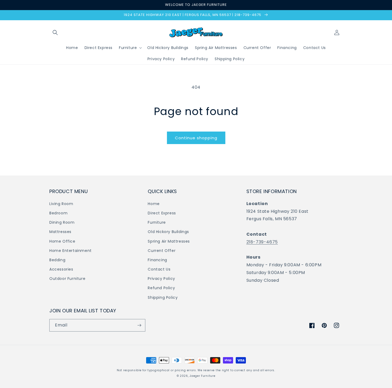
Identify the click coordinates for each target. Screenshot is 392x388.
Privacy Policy (161, 278)
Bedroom (58, 213)
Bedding (57, 260)
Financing (157, 260)
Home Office (62, 241)
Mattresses (60, 231)
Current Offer (161, 250)
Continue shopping (196, 138)
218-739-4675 (262, 242)
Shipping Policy (163, 297)
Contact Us (159, 269)
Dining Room (62, 222)
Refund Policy (161, 288)
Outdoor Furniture (67, 278)
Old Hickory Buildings (168, 231)
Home (153, 203)
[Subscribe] (139, 325)
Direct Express (162, 213)
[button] (55, 32)
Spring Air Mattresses (169, 241)
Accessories (61, 269)
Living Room (61, 203)
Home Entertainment (70, 250)
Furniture (157, 222)
